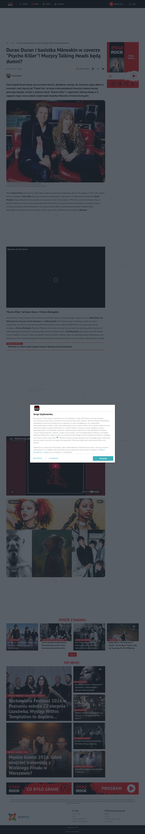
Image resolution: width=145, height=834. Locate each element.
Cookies (46, 452)
